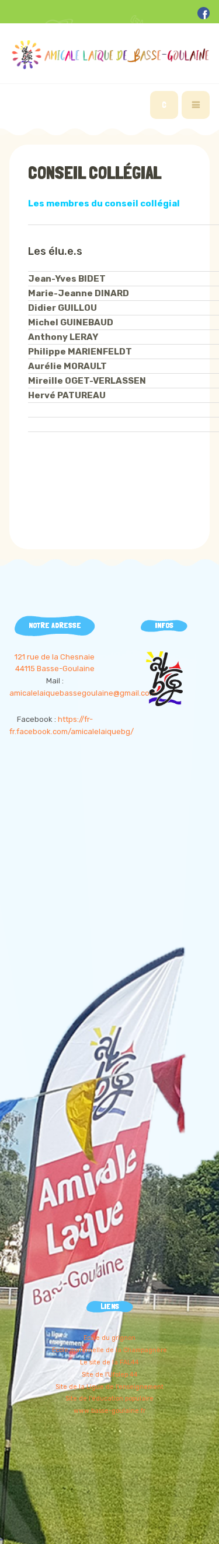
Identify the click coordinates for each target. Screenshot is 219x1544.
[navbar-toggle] (196, 105)
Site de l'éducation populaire (109, 1398)
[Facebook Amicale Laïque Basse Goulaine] (203, 12)
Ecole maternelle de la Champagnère (109, 1350)
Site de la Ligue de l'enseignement (109, 1387)
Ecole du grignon (109, 1338)
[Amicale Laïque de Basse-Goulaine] (109, 54)
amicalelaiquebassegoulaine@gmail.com (82, 693)
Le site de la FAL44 (109, 1362)
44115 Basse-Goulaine (55, 668)
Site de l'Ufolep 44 (110, 1374)
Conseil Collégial (94, 173)
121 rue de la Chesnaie (55, 656)
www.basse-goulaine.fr (109, 1411)
